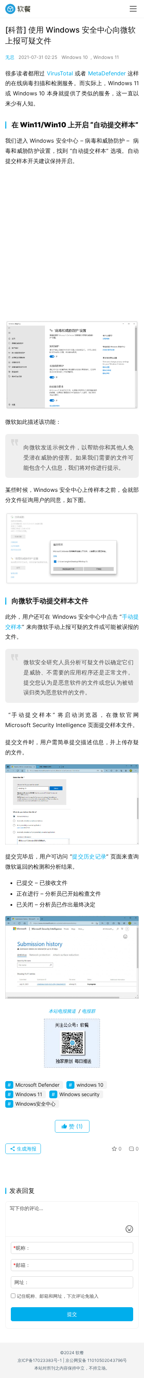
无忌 (9, 57)
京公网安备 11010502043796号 (96, 1360)
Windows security (79, 1094)
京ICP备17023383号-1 (39, 1360)
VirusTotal (60, 73)
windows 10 (90, 1085)
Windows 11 (106, 57)
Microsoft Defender (37, 1085)
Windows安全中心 (35, 1104)
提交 (72, 1314)
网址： (21, 1282)
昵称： (21, 1248)
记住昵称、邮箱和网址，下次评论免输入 (57, 1296)
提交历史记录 (89, 856)
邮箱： (21, 1265)
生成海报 (25, 1149)
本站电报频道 (62, 1011)
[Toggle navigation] (133, 8)
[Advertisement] (72, 245)
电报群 (88, 1011)
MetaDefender (107, 73)
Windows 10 (75, 57)
